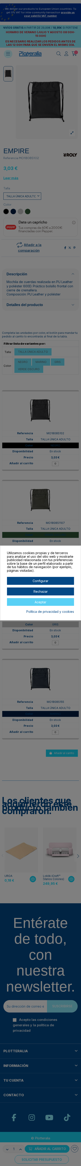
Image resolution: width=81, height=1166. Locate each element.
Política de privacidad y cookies (50, 611)
